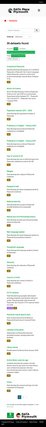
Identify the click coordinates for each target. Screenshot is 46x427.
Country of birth (13, 277)
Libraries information (15, 330)
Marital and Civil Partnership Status (21, 217)
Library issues (12, 347)
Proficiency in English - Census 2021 (21, 126)
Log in (41, 2)
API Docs (10, 407)
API (35, 404)
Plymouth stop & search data (18, 315)
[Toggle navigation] (38, 10)
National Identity (13, 202)
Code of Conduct (22, 422)
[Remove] (17, 49)
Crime (9, 382)
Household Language (15, 247)
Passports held (13, 186)
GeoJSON (9, 308)
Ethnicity (10, 262)
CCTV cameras (13, 293)
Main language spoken (16, 232)
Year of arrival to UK (15, 156)
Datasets (13, 21)
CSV (8, 82)
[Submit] (36, 30)
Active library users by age (17, 360)
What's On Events (14, 89)
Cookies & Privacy (7, 422)
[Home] (5, 21)
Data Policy (33, 422)
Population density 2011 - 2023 (19, 111)
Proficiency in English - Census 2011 (21, 141)
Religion (10, 171)
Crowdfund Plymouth (15, 67)
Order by (10, 37)
